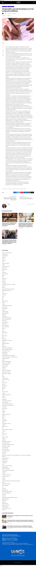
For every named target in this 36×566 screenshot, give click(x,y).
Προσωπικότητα (4, 459)
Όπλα (3, 432)
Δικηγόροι (3, 331)
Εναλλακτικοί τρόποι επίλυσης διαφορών (8, 355)
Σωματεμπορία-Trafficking (6, 483)
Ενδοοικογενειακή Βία (5, 358)
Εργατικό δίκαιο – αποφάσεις (6, 373)
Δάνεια (3, 296)
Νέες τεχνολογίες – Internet (6, 423)
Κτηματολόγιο (4, 406)
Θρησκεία (3, 384)
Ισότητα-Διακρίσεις (5, 391)
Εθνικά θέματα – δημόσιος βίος (7, 340)
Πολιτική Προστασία (5, 449)
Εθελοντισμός (4, 338)
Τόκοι (3, 486)
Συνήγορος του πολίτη (5, 476)
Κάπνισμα (3, 397)
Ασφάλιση (3, 281)
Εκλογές (3, 344)
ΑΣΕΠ (3, 276)
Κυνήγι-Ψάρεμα (4, 408)
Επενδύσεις (4, 367)
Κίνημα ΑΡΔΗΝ (4, 399)
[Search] (33, 2)
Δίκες (3, 329)
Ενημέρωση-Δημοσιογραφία (6, 361)
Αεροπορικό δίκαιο (5, 255)
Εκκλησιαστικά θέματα (5, 343)
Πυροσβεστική (4, 462)
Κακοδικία (3, 396)
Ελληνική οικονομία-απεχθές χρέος (7, 349)
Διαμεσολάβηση (4, 307)
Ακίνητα (3, 258)
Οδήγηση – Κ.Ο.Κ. (5, 426)
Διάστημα (3, 310)
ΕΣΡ (2, 375)
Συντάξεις (3, 479)
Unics (6, 13)
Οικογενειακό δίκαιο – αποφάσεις (7, 429)
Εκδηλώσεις (4, 341)
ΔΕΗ (2, 299)
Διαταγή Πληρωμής (5, 311)
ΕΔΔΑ (3, 337)
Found (1, 565)
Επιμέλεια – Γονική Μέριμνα (6, 370)
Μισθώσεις (4, 415)
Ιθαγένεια (3, 388)
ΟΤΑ (2, 435)
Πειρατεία (3, 438)
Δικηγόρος (9, 188)
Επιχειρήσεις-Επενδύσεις (6, 372)
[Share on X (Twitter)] (7, 16)
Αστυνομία (3, 279)
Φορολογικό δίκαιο (5, 503)
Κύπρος (3, 409)
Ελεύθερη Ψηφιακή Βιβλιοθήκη (7, 347)
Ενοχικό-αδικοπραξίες (5, 364)
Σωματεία (3, 482)
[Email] (3, 55)
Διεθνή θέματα (4, 320)
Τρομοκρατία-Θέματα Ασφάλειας (7, 491)
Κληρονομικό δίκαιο (11, 6)
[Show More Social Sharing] (10, 16)
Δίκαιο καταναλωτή (5, 322)
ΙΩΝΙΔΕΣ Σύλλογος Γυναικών (6, 394)
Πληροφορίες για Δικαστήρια (6, 441)
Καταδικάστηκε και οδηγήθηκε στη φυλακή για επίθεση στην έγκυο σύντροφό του (9, 224)
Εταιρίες (3, 376)
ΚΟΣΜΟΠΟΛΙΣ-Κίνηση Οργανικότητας (8, 405)
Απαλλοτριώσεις (4, 269)
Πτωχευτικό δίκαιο (5, 461)
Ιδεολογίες (3, 387)
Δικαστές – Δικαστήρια (5, 326)
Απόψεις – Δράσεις (5, 273)
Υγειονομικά (4, 494)
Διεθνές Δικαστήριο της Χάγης (6, 317)
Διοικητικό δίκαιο (4, 332)
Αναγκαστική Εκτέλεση (5, 263)
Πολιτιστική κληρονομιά (6, 450)
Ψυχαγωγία (4, 509)
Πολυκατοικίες (4, 452)
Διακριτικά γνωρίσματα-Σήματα (7, 305)
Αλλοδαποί (3, 260)
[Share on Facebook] (6, 16)
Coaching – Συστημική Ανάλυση (7, 252)
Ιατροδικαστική (4, 385)
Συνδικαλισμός (4, 471)
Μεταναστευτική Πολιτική (6, 414)
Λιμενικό (3, 412)
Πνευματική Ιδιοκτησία (5, 443)
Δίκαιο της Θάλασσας (5, 325)
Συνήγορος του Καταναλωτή (6, 474)
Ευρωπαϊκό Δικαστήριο (5, 379)
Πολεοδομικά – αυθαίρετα (6, 446)
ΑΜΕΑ (3, 261)
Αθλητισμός (4, 257)
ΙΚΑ (2, 390)
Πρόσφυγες (4, 456)
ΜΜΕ (3, 417)
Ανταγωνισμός (4, 267)
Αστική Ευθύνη (4, 6)
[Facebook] (3, 45)
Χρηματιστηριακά (5, 506)
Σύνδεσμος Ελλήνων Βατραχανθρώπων (8, 470)
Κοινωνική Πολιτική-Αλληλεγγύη (7, 403)
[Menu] (2, 2)
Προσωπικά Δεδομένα (5, 458)
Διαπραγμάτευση (4, 308)
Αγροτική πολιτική (5, 254)
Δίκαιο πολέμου (4, 323)
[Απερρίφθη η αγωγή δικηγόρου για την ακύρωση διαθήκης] (18, 40)
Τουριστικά (4, 488)
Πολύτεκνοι (4, 453)
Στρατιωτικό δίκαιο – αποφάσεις (7, 465)
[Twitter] (3, 48)
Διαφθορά (3, 314)
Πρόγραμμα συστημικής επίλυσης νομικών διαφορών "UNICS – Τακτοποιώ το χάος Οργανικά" (16, 455)
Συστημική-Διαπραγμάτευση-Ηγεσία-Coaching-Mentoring (11, 480)
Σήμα (3, 464)
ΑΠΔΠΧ (3, 270)
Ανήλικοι (3, 264)
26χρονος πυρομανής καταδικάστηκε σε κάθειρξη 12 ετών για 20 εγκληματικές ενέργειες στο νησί (10, 198)
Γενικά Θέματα (4, 293)
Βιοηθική (3, 287)
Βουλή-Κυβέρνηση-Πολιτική (6, 290)
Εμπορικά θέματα (4, 352)
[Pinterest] (3, 53)
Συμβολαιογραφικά (5, 467)
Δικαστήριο (4, 328)
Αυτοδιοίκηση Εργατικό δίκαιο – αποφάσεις (9, 284)
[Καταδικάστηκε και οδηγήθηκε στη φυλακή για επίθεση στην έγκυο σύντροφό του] (9, 217)
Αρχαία (3, 275)
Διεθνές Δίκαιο (4, 316)
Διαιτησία (3, 304)
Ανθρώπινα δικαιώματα (5, 266)
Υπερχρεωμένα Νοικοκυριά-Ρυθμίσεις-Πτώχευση (9, 497)
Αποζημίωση (4, 272)
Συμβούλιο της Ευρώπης (6, 468)
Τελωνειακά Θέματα (5, 485)
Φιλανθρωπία (4, 500)
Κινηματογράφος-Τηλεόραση (6, 400)
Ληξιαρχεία (4, 411)
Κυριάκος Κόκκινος (23, 188)
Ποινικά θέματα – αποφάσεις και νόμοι (8, 444)
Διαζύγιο (3, 302)
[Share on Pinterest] (9, 16)
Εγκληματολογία (4, 335)
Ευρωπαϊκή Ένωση (5, 378)
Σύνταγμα (3, 477)
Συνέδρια (3, 473)
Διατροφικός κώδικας (5, 313)
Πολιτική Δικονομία (5, 447)
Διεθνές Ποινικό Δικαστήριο (6, 319)
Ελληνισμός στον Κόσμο (6, 350)
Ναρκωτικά (4, 418)
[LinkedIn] (3, 50)
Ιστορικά (3, 393)
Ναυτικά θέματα (4, 420)
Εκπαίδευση (4, 346)
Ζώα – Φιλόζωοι (4, 382)
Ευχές (3, 381)
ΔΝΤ (2, 334)
